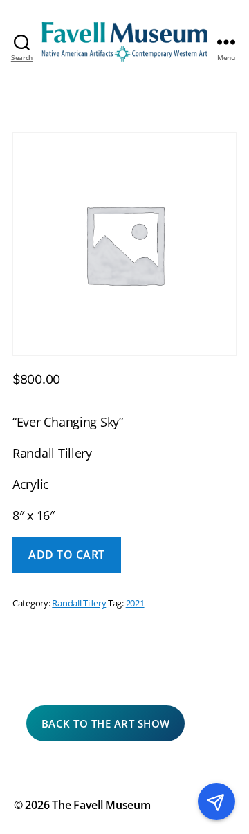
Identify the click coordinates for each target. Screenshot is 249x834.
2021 (135, 603)
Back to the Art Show (106, 723)
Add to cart (66, 554)
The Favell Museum (101, 805)
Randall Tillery (79, 603)
